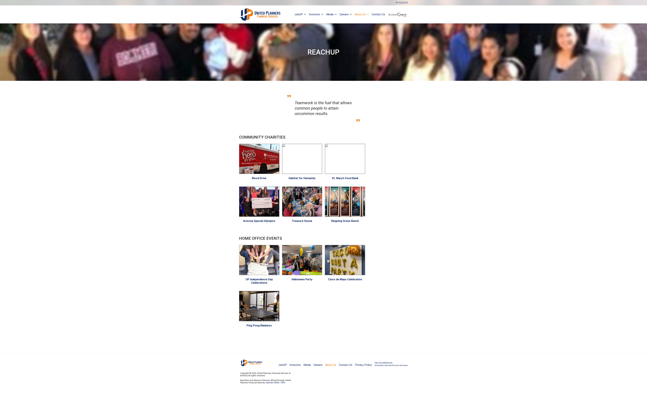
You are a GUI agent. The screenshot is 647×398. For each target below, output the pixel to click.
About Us (360, 14)
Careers (344, 14)
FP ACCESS (402, 2)
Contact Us (378, 14)
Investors (314, 14)
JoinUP (298, 14)
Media (329, 14)
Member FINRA (272, 383)
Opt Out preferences (391, 364)
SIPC (283, 383)
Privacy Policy (363, 365)
